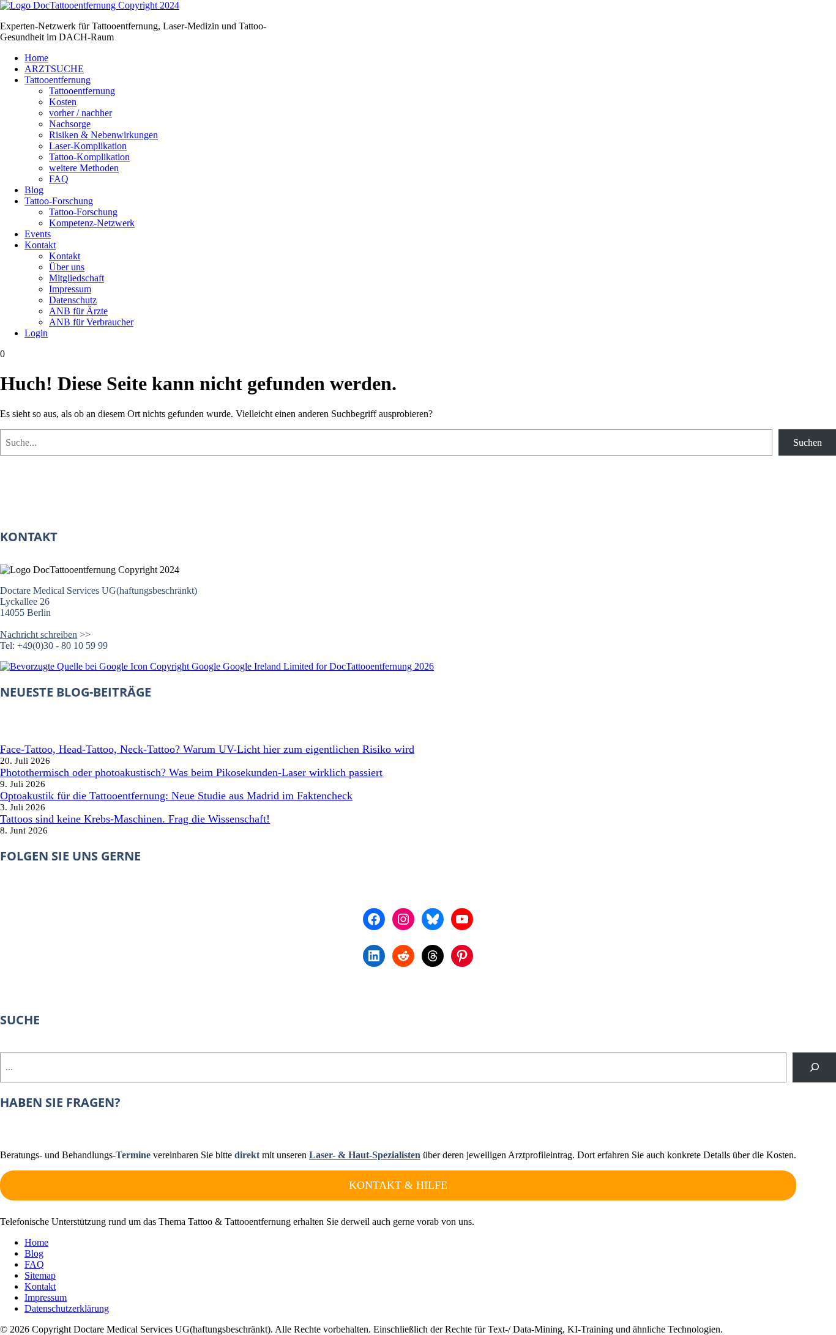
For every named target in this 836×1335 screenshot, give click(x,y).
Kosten (63, 102)
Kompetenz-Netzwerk (92, 223)
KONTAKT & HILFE (398, 1185)
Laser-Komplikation (88, 146)
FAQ (59, 179)
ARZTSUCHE (54, 69)
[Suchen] (814, 1067)
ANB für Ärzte (78, 311)
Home (36, 58)
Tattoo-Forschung (58, 201)
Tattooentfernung (57, 80)
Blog (33, 190)
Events (37, 234)
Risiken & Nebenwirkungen (103, 135)
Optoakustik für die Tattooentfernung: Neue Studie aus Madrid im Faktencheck (176, 796)
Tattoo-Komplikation (89, 157)
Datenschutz (73, 300)
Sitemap (40, 1275)
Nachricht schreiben (38, 634)
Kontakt (40, 245)
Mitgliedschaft (76, 278)
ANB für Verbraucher (91, 322)
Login (36, 333)
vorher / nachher (80, 113)
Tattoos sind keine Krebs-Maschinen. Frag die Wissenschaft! (135, 819)
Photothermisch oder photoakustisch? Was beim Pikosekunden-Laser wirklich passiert (191, 772)
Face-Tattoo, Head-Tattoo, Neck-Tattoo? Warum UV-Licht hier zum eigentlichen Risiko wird (207, 749)
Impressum (70, 289)
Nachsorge (70, 124)
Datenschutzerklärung (66, 1308)
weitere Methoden (84, 168)
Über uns (66, 267)
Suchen (807, 442)
